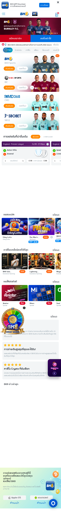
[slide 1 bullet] (49, 33)
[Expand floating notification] (54, 373)
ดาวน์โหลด (44, 5)
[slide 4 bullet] (55, 33)
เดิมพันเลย (9, 68)
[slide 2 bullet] (52, 33)
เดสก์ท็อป (22, 68)
